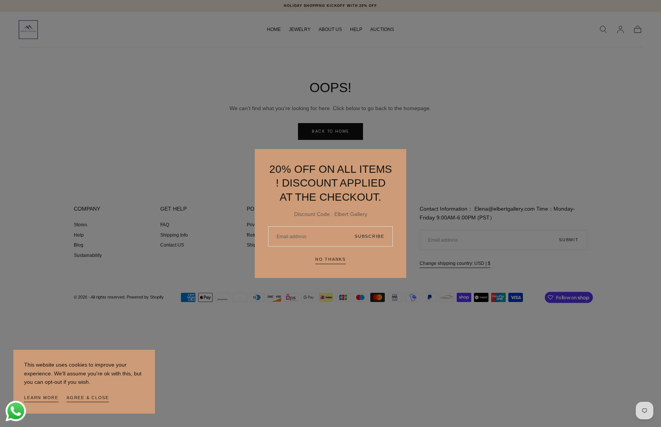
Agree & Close (88, 397)
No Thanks (330, 259)
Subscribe (369, 236)
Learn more (41, 397)
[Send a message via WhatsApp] (16, 411)
